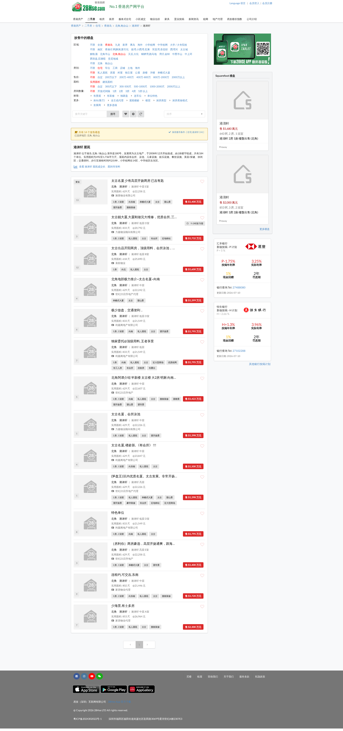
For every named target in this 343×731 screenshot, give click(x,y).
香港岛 (109, 44)
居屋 (112, 72)
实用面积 (95, 81)
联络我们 (213, 676)
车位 (107, 67)
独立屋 (129, 72)
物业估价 (155, 19)
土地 (130, 67)
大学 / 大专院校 (178, 44)
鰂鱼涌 (94, 53)
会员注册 (267, 3)
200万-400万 (126, 77)
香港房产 (78, 19)
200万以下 (111, 77)
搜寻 (112, 113)
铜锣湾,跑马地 (149, 53)
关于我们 (229, 676)
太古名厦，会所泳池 (125, 414)
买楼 (189, 676)
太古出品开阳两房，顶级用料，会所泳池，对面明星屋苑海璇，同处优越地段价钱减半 (172, 248)
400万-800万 (143, 77)
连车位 (137, 95)
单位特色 (152, 95)
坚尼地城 (113, 58)
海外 (140, 44)
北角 (100, 63)
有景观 (97, 95)
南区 (100, 49)
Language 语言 (237, 3)
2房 (121, 91)
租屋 (199, 676)
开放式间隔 (104, 91)
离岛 (132, 44)
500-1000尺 (140, 86)
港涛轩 (123, 186)
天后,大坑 (133, 53)
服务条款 (244, 676)
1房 (114, 91)
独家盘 (124, 95)
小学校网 (150, 44)
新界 (125, 44)
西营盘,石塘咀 (98, 58)
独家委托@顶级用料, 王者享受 (132, 341)
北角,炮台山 (119, 53)
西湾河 (174, 49)
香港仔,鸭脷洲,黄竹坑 (117, 49)
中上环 (188, 53)
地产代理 (218, 19)
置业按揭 (179, 19)
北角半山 (105, 53)
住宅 (100, 67)
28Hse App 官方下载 (119, 701)
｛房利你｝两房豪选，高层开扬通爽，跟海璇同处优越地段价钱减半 (159, 543)
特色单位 (117, 512)
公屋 (137, 72)
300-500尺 (125, 86)
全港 (100, 44)
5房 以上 (143, 91)
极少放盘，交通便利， (127, 310)
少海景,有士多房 (123, 606)
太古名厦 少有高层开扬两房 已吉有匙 (137, 180)
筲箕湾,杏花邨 (160, 49)
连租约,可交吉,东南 (124, 575)
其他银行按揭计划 (259, 364)
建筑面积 (108, 81)
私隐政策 (260, 676)
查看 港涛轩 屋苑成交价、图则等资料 (99, 166)
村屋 (120, 72)
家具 (167, 19)
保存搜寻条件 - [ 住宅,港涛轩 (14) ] (188, 132)
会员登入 (254, 3)
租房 (102, 19)
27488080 (239, 287)
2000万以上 (178, 77)
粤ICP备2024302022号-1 (87, 718)
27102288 (239, 350)
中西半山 (177, 53)
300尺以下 (111, 86)
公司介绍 (252, 19)
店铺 (122, 67)
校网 (205, 19)
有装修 (110, 95)
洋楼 (152, 72)
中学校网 (163, 44)
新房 (111, 19)
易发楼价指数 (234, 19)
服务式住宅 (125, 19)
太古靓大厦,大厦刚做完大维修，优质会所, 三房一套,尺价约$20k (156, 217)
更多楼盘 (265, 228)
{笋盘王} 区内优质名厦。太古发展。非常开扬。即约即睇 (151, 476)
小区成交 (141, 19)
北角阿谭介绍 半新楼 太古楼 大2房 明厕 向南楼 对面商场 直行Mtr (157, 377)
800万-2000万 (161, 77)
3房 (127, 91)
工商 (115, 67)
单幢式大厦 (164, 72)
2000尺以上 (173, 86)
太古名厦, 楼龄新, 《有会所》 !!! (133, 445)
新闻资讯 (194, 19)
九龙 (117, 44)
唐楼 (145, 72)
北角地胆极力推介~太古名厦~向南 (135, 279)
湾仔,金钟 (164, 53)
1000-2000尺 (157, 86)
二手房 (91, 19)
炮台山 (109, 63)
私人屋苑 (103, 72)
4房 (134, 91)
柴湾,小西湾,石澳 (140, 49)
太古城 (184, 49)
